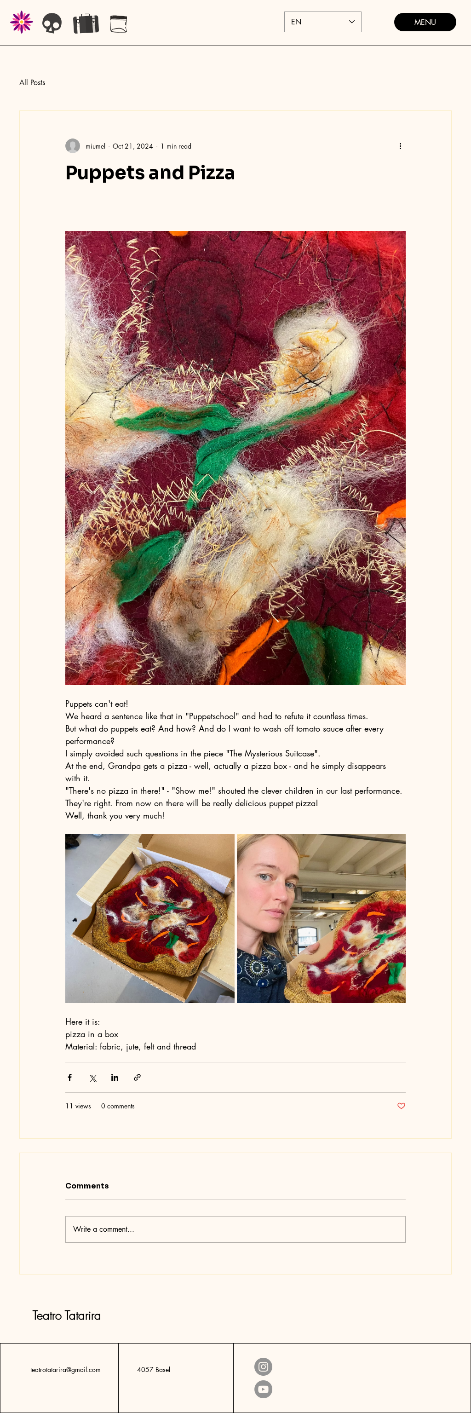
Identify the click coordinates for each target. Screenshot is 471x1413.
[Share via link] (137, 1077)
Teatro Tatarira (67, 1315)
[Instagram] (263, 1367)
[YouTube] (263, 1389)
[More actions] (400, 145)
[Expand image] (150, 919)
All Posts (32, 82)
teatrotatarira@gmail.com (65, 1369)
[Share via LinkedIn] (114, 1077)
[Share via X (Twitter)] (92, 1077)
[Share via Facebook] (69, 1077)
